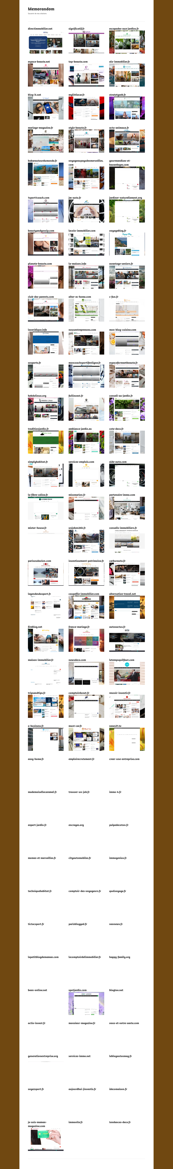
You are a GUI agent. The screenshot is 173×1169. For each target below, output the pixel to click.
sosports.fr (34, 362)
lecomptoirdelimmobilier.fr (85, 957)
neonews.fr (116, 924)
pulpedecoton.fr (118, 825)
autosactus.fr (117, 626)
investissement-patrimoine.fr (86, 561)
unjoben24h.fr (77, 528)
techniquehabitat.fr (40, 891)
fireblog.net (35, 626)
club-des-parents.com (41, 296)
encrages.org (76, 825)
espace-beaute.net (39, 61)
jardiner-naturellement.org (125, 197)
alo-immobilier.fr (119, 61)
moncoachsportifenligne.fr (85, 362)
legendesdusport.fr (39, 593)
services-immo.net (80, 1056)
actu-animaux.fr (119, 127)
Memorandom (41, 8)
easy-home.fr (36, 759)
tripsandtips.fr (36, 693)
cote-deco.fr (116, 428)
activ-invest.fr (36, 1023)
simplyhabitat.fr (38, 461)
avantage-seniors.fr (121, 263)
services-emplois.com (81, 461)
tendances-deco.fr (120, 1122)
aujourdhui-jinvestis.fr (82, 1089)
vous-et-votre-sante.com (124, 1023)
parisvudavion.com (39, 561)
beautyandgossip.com (41, 230)
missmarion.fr (77, 494)
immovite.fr (76, 1122)
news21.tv (115, 726)
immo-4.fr (115, 792)
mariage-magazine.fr (40, 127)
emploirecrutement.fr (81, 759)
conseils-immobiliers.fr (123, 528)
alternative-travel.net (122, 593)
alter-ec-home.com (80, 296)
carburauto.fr (117, 561)
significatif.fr (76, 28)
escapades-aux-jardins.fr (124, 28)
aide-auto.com (118, 461)
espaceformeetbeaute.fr (123, 362)
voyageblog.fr (117, 230)
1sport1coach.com (38, 197)
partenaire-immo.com (122, 494)
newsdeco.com (77, 660)
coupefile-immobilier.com (84, 593)
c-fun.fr (113, 296)
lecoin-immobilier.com (82, 230)
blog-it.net (34, 94)
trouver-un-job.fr (79, 792)
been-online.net (37, 990)
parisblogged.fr (78, 924)
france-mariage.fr (79, 626)
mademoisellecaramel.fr (42, 792)
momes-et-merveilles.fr (42, 858)
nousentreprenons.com (82, 329)
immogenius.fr (118, 858)
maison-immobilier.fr (40, 660)
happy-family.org (119, 957)
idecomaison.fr (118, 1089)
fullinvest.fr (76, 395)
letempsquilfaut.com (121, 660)
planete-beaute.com (40, 263)
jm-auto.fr (75, 197)
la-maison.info (77, 263)
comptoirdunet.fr (79, 693)
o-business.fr (36, 726)
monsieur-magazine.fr (82, 1023)
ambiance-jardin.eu (80, 428)
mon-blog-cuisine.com (122, 329)
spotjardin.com (78, 990)
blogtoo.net (116, 990)
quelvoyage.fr (117, 891)
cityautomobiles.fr (80, 858)
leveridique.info (37, 329)
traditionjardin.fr (38, 428)
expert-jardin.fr (37, 825)
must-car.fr (75, 726)
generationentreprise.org (43, 1056)
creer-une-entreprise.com (124, 759)
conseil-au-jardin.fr (121, 395)
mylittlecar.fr (77, 94)
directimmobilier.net (40, 28)
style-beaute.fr (78, 127)
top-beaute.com (78, 61)
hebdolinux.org (37, 395)
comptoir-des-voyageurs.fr (85, 891)
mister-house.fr (37, 528)
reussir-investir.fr (119, 693)
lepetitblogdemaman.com (43, 957)
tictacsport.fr (36, 924)
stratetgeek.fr (117, 94)
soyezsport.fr (36, 1089)
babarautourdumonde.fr (42, 160)
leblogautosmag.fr (120, 1056)
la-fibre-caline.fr (38, 494)
